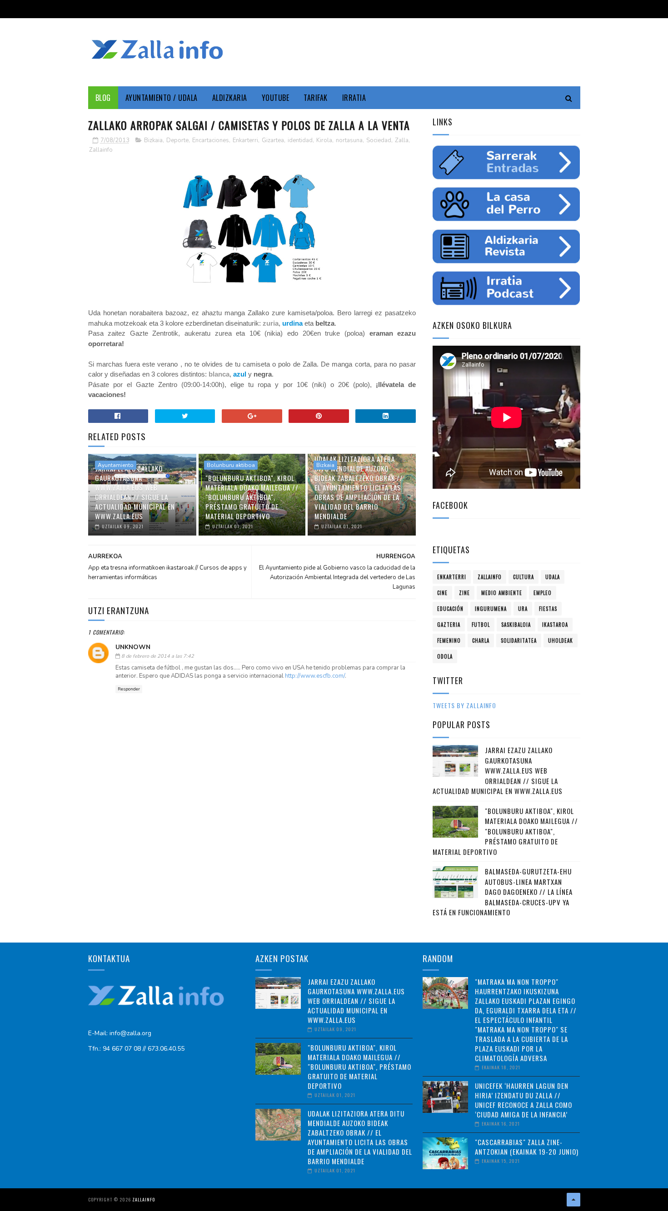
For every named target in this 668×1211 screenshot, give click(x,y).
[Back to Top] (573, 1199)
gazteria (448, 624)
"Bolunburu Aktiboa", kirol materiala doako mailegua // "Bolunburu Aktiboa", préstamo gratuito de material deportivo (252, 497)
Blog (103, 97)
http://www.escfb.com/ (315, 676)
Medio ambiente (501, 592)
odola (445, 656)
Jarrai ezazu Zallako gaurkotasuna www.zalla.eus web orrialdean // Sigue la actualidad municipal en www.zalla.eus (135, 492)
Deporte (177, 140)
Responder (129, 689)
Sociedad (378, 140)
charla (480, 640)
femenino (449, 640)
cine (442, 592)
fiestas (548, 608)
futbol (481, 624)
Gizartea (273, 140)
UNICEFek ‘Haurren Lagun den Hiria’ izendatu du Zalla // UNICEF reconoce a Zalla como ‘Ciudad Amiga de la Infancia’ (523, 1100)
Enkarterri (245, 140)
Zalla (402, 140)
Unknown (132, 647)
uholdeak (560, 640)
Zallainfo (101, 150)
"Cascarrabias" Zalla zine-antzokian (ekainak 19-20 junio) (526, 1146)
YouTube (275, 97)
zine (464, 592)
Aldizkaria (229, 97)
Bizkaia (153, 140)
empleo (542, 592)
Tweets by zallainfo (464, 705)
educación (450, 608)
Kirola (324, 140)
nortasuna (349, 140)
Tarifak (316, 97)
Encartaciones (210, 140)
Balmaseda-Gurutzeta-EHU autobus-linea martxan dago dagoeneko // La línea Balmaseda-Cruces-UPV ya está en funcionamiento (503, 891)
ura (523, 608)
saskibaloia (516, 624)
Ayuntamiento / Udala (161, 97)
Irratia (354, 97)
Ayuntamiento (116, 465)
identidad (300, 140)
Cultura (523, 577)
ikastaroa (555, 624)
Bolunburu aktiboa (231, 465)
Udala (552, 577)
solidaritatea (519, 640)
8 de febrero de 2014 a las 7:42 (157, 656)
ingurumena (491, 608)
